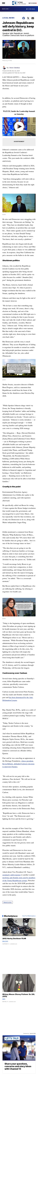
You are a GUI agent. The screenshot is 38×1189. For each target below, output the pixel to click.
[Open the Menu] (3, 3)
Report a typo (8, 902)
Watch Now (32, 3)
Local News (8, 18)
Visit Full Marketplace (29, 916)
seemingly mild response (11, 875)
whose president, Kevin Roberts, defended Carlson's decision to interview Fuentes (18, 764)
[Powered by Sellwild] (33, 1033)
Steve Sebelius (14, 68)
